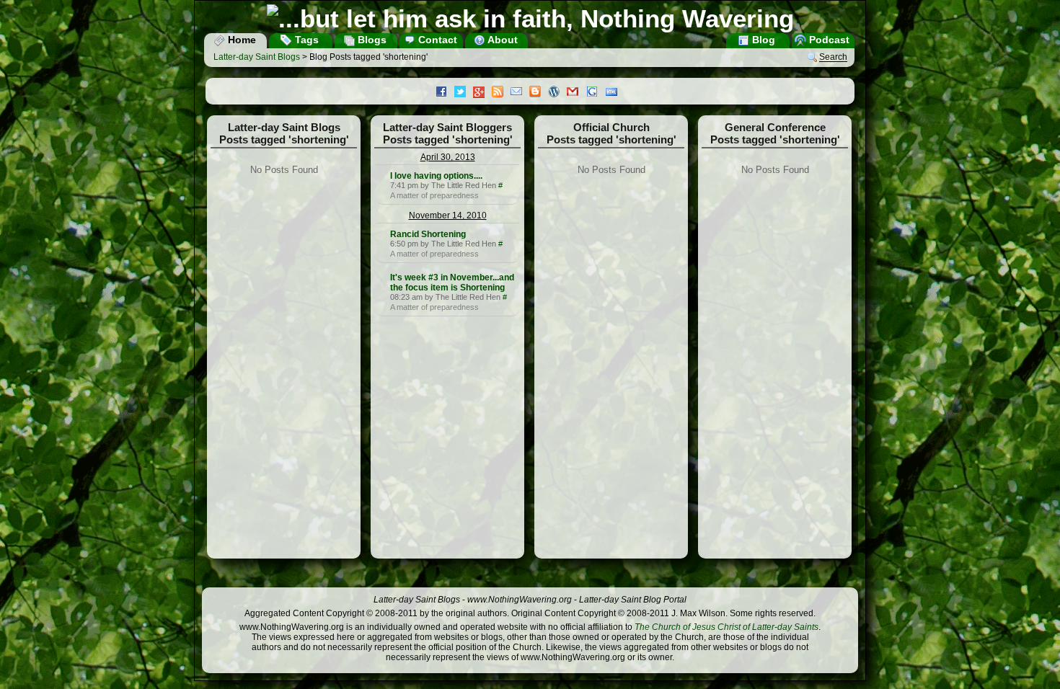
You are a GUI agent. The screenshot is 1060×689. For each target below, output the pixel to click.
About (501, 39)
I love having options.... (436, 176)
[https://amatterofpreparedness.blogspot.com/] (381, 176)
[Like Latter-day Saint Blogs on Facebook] (445, 93)
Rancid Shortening (428, 234)
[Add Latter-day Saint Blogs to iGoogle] (596, 93)
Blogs (371, 39)
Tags (305, 39)
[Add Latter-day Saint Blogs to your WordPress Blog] (557, 93)
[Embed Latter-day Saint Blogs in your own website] (615, 93)
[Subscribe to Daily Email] (520, 93)
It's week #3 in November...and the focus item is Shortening (452, 282)
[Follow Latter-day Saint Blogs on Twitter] (463, 93)
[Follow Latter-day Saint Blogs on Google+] (482, 93)
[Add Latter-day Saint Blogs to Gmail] (576, 93)
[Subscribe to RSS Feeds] (501, 93)
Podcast (827, 39)
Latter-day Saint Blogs (256, 57)
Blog (762, 39)
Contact (436, 39)
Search (833, 58)
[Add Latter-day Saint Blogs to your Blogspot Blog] (538, 93)
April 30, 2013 (447, 157)
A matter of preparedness (434, 195)
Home (240, 39)
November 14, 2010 (448, 215)
